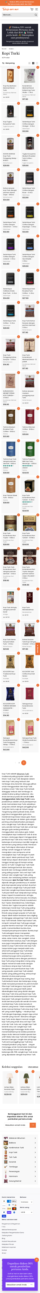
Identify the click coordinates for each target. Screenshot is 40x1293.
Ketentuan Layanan (9, 1247)
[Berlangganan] (33, 1125)
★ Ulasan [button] (38, 649)
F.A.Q (3, 1227)
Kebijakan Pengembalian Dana (13, 1233)
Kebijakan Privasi (8, 1244)
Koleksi (11, 49)
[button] (8, 466)
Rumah (4, 49)
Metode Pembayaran (9, 1230)
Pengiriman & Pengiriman (11, 1224)
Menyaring (10, 63)
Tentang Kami (7, 1235)
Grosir (4, 1253)
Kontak (4, 1250)
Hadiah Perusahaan (9, 1241)
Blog (3, 1238)
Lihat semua (33, 1067)
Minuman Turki (23, 774)
